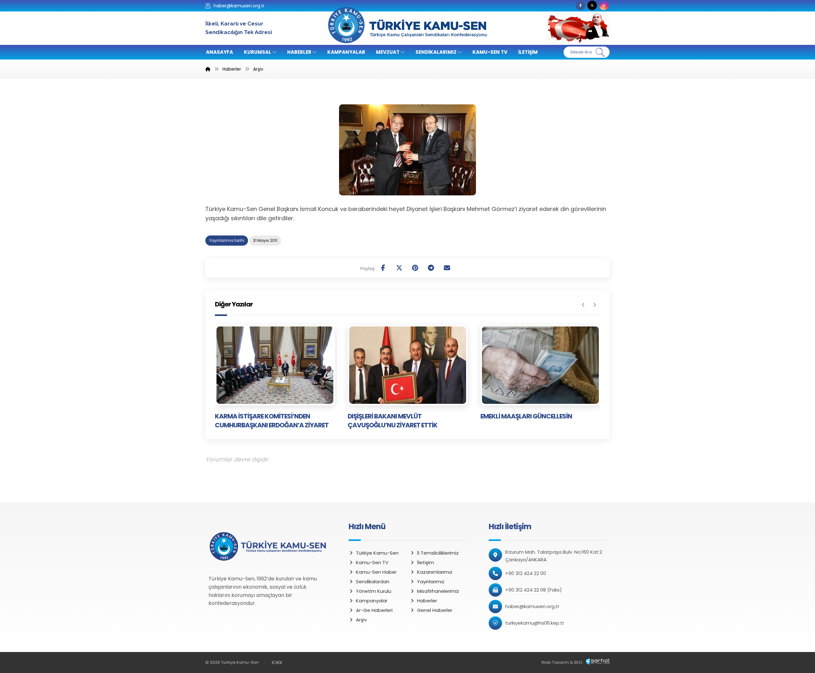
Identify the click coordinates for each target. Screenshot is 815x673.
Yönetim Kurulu (373, 591)
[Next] (594, 304)
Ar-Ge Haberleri (374, 610)
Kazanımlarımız (434, 572)
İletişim (425, 562)
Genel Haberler (434, 610)
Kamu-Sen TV (372, 562)
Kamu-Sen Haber (376, 572)
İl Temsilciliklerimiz (438, 553)
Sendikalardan (372, 581)
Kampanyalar (371, 600)
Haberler (427, 600)
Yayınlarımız (430, 581)
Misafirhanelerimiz (438, 591)
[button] (580, 5)
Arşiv (361, 619)
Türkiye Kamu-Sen (377, 553)
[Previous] (583, 304)
